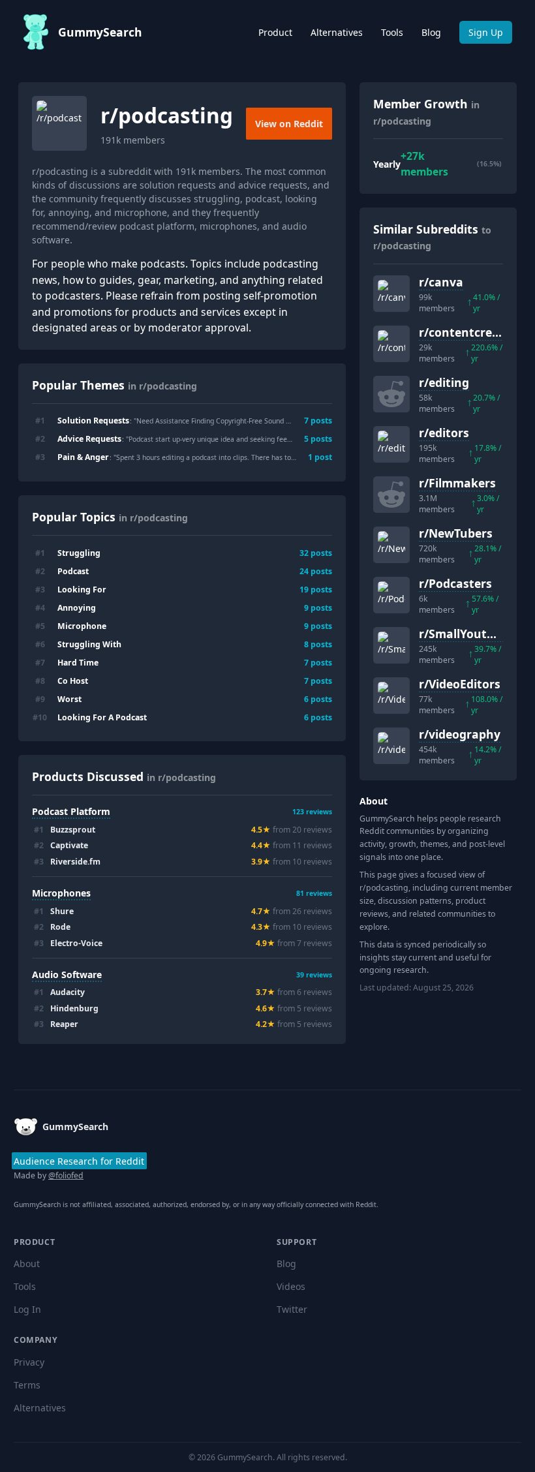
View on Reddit (289, 123)
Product (275, 32)
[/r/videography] (391, 746)
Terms (27, 1385)
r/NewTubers (456, 533)
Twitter (292, 1309)
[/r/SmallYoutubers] (391, 645)
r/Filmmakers (457, 483)
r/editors (444, 432)
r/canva (441, 282)
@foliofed (66, 1175)
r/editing (444, 382)
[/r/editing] (391, 394)
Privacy (29, 1362)
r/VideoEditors (459, 684)
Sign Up (485, 32)
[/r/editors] (391, 444)
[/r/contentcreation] (391, 344)
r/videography (459, 734)
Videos (291, 1286)
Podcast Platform (71, 811)
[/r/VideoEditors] (391, 695)
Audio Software (67, 974)
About (27, 1263)
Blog (431, 32)
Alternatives (337, 32)
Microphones (61, 893)
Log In (27, 1309)
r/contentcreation (471, 332)
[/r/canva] (391, 293)
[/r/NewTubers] (391, 545)
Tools (392, 32)
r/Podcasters (455, 583)
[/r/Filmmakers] (391, 494)
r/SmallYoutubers (469, 633)
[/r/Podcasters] (391, 595)
